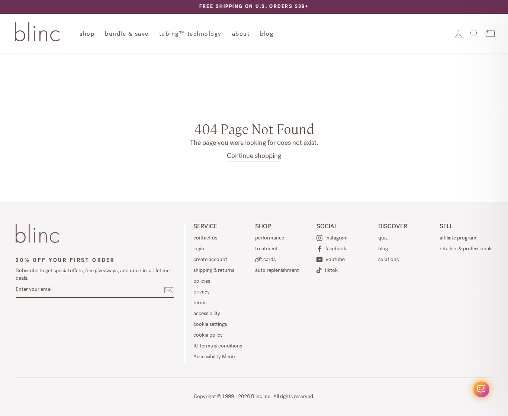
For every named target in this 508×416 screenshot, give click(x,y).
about (241, 35)
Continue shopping (254, 156)
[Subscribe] (169, 290)
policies (201, 281)
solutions (388, 260)
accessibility (206, 314)
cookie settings (210, 324)
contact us (205, 238)
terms (199, 303)
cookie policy (208, 335)
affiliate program (458, 238)
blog (266, 35)
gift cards (265, 260)
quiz (383, 238)
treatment (266, 249)
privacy (201, 292)
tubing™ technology (190, 35)
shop (87, 35)
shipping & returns (213, 270)
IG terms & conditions (217, 346)
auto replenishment (277, 270)
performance (269, 238)
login (198, 249)
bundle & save (127, 35)
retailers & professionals (466, 249)
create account (210, 260)
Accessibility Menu (214, 357)
